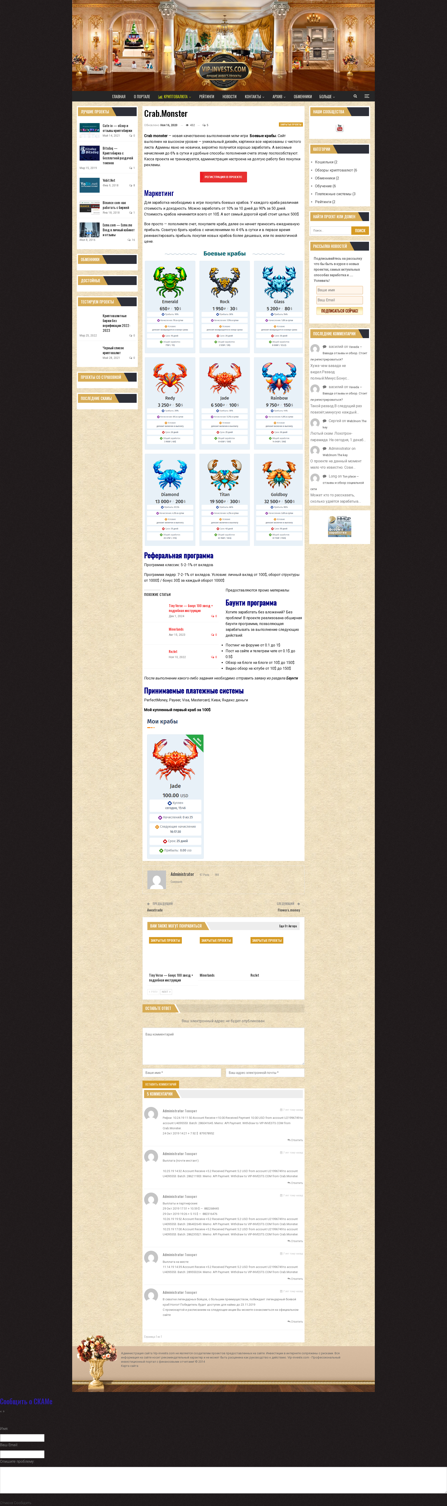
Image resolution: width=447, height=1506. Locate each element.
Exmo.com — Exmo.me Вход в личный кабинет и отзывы (119, 229)
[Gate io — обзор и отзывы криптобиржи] (90, 130)
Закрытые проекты (290, 124)
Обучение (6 (325, 186)
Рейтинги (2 (325, 202)
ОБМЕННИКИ (303, 96)
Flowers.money (289, 909)
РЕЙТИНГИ (206, 96)
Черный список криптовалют (113, 350)
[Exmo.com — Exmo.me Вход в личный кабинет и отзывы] (90, 229)
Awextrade (155, 909)
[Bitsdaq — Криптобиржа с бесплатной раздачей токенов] (90, 153)
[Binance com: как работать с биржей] (90, 207)
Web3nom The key (335, 455)
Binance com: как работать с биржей (116, 205)
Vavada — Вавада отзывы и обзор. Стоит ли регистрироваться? (338, 353)
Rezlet (173, 651)
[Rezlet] (156, 656)
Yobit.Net (109, 180)
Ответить (296, 1140)
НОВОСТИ (230, 96)
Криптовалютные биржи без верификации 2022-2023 (116, 323)
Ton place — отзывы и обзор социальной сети (337, 483)
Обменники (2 (327, 178)
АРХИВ (277, 96)
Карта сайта (129, 1366)
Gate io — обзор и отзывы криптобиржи (117, 128)
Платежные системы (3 (335, 194)
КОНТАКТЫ (253, 96)
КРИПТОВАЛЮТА (176, 96)
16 (133, 240)
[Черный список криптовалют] (90, 352)
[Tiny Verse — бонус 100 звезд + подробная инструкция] (156, 610)
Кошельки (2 (326, 162)
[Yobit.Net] (90, 185)
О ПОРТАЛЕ (142, 96)
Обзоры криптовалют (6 (336, 170)
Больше (325, 96)
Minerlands (176, 629)
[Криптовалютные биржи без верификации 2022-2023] (90, 320)
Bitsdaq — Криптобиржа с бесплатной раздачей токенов (118, 155)
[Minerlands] (156, 634)
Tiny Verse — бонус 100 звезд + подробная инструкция (191, 608)
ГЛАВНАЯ (118, 96)
